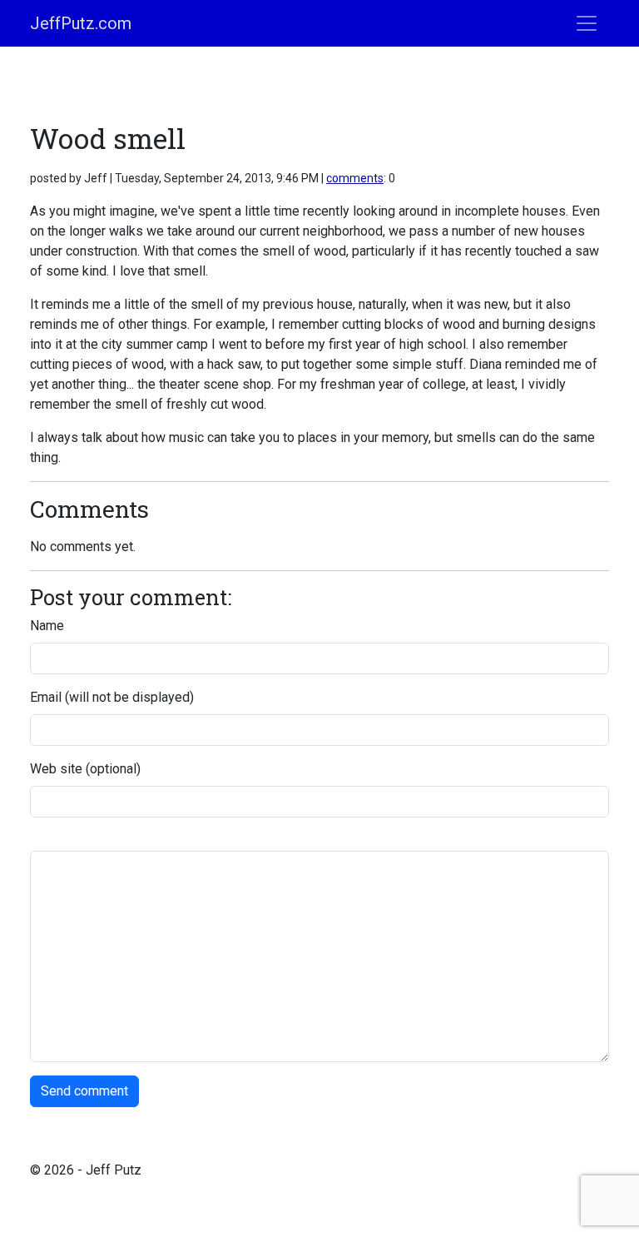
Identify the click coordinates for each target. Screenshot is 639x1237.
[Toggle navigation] (586, 23)
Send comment (84, 1091)
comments (355, 178)
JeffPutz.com (80, 23)
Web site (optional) (85, 769)
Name (47, 625)
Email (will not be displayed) (112, 697)
